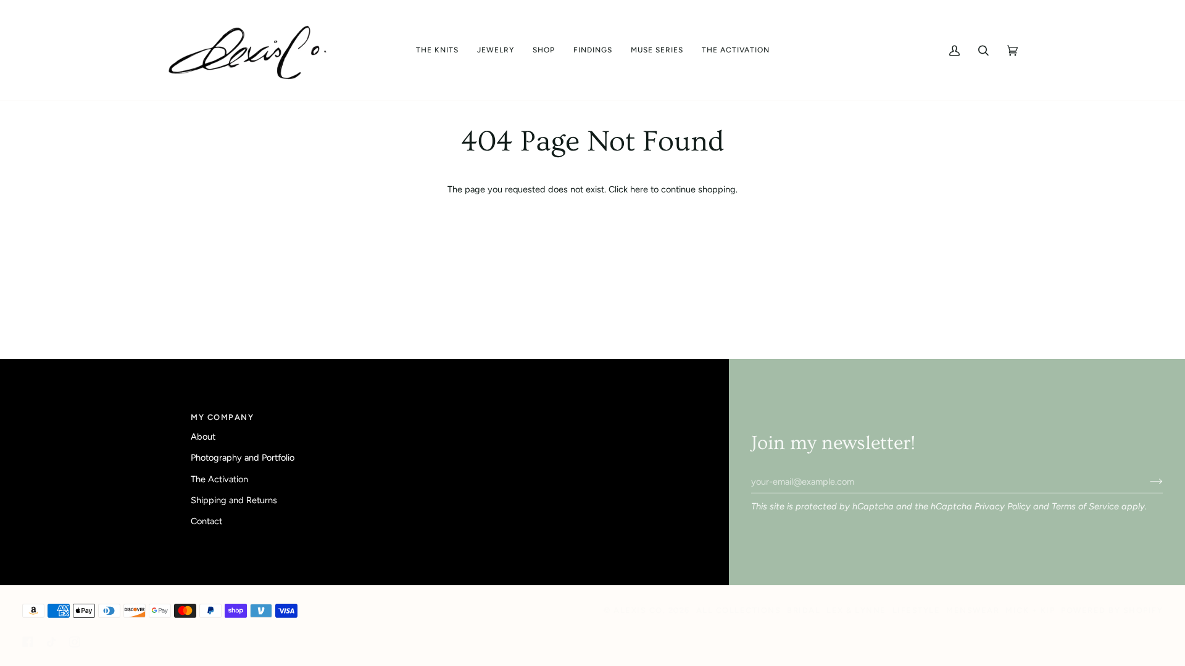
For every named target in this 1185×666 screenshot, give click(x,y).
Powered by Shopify (1112, 610)
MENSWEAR (972, 610)
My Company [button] (222, 417)
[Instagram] (74, 642)
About (203, 436)
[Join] (1146, 481)
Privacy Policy (1003, 506)
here (639, 189)
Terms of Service (1085, 506)
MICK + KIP (1030, 610)
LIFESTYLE (916, 610)
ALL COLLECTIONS (738, 610)
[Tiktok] (51, 642)
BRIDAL (803, 610)
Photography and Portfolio (242, 457)
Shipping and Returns (234, 500)
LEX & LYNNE (856, 610)
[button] (437, 50)
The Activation (219, 479)
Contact (206, 521)
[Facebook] (27, 642)
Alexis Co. (639, 610)
